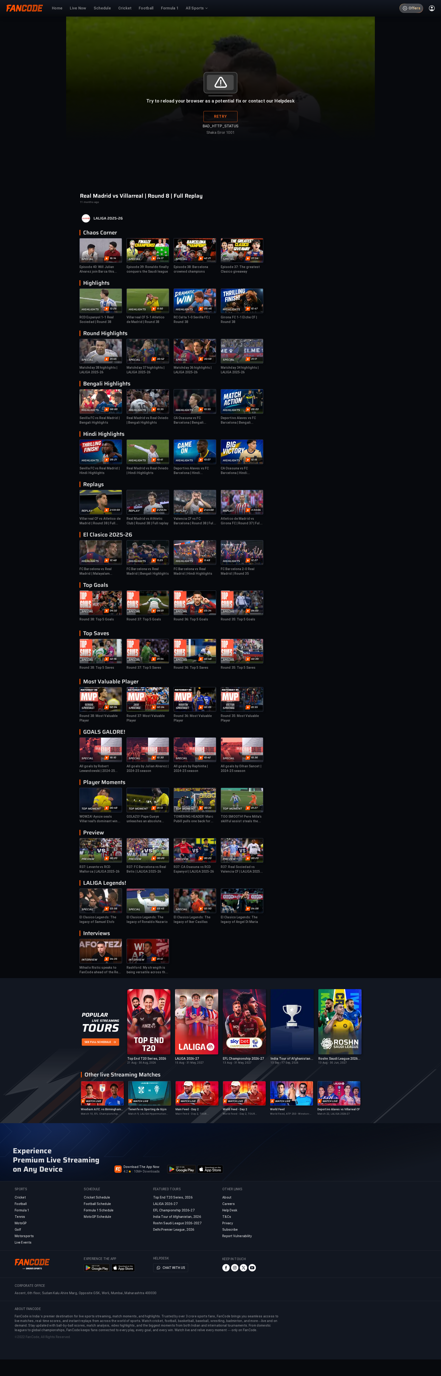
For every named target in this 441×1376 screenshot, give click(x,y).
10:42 (207, 757)
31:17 (254, 359)
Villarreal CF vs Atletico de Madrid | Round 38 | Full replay (100, 521)
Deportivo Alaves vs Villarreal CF (338, 1109)
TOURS (100, 1028)
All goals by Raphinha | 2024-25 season (191, 768)
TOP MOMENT (91, 808)
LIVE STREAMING (105, 1020)
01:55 (254, 707)
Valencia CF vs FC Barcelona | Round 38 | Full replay (194, 521)
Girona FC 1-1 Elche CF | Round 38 (239, 319)
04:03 (254, 610)
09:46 (208, 308)
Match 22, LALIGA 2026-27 (333, 1113)
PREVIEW (88, 859)
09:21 (113, 459)
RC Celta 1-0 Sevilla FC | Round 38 (192, 319)
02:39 (255, 659)
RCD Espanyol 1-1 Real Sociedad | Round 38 (96, 319)
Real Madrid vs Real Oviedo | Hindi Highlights (148, 470)
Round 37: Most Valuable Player (146, 718)
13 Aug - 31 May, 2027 (237, 1062)
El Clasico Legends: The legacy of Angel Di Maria (239, 919)
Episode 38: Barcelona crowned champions (191, 269)
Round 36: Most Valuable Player (193, 718)
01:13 (160, 808)
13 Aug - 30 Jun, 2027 (332, 1062)
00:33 (207, 808)
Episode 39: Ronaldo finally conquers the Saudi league (148, 269)
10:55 (207, 409)
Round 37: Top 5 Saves (144, 667)
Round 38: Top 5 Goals (96, 619)
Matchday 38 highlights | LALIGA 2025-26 (98, 370)
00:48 (113, 808)
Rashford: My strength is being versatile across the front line (147, 970)
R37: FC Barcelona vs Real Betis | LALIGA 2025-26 (146, 869)
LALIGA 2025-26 (108, 218)
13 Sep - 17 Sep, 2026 (284, 1062)
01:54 (160, 659)
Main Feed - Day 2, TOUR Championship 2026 (191, 1114)
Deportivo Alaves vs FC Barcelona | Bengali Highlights (238, 420)
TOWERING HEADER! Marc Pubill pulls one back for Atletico (193, 819)
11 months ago (89, 202)
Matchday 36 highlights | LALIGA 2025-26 (193, 370)
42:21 (207, 258)
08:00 (113, 409)
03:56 (113, 908)
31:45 (113, 359)
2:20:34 (162, 510)
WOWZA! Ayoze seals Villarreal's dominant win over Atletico (98, 819)
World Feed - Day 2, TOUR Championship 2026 (239, 1114)
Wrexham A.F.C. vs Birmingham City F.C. (101, 1109)
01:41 (160, 959)
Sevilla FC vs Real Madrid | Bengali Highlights (99, 420)
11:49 (207, 560)
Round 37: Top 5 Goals (144, 619)
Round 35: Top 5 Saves (238, 667)
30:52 (160, 359)
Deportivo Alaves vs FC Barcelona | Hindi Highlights (191, 470)
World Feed (277, 1109)
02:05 (207, 707)
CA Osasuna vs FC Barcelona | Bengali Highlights (189, 420)
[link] (102, 1098)
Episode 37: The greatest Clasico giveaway (240, 269)
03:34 (207, 610)
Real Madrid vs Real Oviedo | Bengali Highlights (148, 420)
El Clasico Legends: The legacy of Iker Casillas (192, 919)
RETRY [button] (220, 116)
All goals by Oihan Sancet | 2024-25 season (241, 768)
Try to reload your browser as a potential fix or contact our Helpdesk (220, 101)
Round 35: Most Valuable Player (240, 718)
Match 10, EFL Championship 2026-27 (99, 1114)
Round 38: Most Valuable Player (98, 718)
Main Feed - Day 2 (187, 1109)
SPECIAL (87, 259)
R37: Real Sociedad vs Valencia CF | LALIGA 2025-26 (241, 869)
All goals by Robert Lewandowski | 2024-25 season (97, 768)
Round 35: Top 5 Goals (238, 619)
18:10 (113, 757)
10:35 (160, 409)
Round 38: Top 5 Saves (96, 667)
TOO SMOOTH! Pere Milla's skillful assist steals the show (241, 819)
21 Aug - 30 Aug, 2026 (141, 1062)
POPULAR (95, 1015)
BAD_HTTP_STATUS (220, 126)
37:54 (254, 258)
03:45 (160, 908)
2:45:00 (209, 510)
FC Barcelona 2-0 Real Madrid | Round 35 (237, 571)
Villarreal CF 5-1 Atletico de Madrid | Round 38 (146, 319)
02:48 (208, 659)
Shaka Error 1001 (220, 132)
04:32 (113, 610)
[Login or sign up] (431, 8)
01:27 (254, 808)
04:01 (160, 610)
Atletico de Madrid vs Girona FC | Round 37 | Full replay (241, 521)
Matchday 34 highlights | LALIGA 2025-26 (240, 370)
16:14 (113, 258)
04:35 (113, 959)
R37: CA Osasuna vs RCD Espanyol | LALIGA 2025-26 (194, 869)
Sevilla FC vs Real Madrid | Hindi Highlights (99, 470)
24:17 (160, 258)
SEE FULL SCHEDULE (98, 1042)
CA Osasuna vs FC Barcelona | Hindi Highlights (234, 470)
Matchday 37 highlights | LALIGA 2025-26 (145, 370)
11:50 (160, 308)
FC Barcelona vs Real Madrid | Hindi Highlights (193, 571)
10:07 (207, 459)
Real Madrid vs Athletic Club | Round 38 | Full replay (147, 521)
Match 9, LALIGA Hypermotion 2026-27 (147, 1114)
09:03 (255, 409)
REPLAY (87, 510)
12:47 (254, 308)
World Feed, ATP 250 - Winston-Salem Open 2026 (289, 1114)
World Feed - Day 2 (235, 1109)
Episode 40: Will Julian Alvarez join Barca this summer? (96, 269)
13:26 (113, 308)
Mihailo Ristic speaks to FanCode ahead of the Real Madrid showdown (100, 970)
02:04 (113, 707)
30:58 (208, 359)
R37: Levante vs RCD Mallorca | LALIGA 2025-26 (99, 869)
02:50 (207, 908)
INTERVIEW (89, 959)
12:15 (254, 459)
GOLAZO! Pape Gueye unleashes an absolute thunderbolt (144, 819)
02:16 (113, 659)
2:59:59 (115, 510)
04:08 (255, 908)
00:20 (113, 858)
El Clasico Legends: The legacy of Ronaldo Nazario (147, 919)
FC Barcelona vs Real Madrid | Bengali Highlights (148, 571)
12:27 (254, 560)
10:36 (254, 757)
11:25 (160, 560)
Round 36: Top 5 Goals (191, 619)
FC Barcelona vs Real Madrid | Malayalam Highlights (95, 571)
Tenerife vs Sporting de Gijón (147, 1109)
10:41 (160, 459)
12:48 (113, 560)
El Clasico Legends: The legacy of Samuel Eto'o (97, 919)
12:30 (160, 757)
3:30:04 (256, 510)
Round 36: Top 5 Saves (191, 667)
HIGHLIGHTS (90, 309)
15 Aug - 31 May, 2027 (189, 1062)
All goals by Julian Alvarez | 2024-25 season (148, 768)
